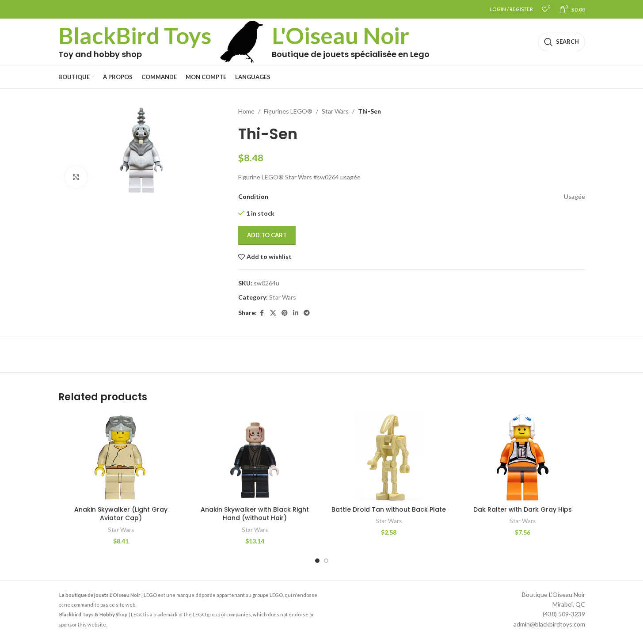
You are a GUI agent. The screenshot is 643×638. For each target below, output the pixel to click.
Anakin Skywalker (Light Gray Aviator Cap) (120, 514)
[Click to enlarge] (76, 177)
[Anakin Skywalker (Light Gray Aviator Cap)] (120, 457)
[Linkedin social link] (295, 313)
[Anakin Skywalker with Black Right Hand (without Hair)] (254, 457)
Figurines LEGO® (288, 111)
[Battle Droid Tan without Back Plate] (388, 457)
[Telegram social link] (306, 313)
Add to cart (267, 235)
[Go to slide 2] (326, 560)
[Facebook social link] (262, 313)
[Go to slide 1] (317, 560)
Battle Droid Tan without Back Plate (388, 509)
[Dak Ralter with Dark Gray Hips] (522, 457)
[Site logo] (241, 41)
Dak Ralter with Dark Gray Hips (522, 509)
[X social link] (273, 313)
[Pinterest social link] (284, 313)
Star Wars (335, 111)
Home (246, 111)
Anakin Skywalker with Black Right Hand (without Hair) (255, 514)
